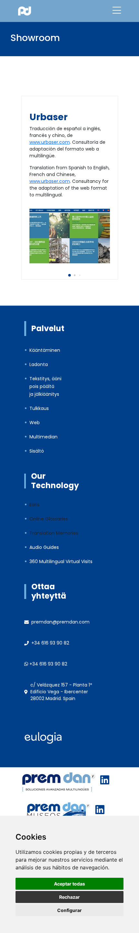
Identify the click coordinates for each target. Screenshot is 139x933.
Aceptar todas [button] (69, 883)
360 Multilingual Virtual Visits (60, 561)
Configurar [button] (69, 910)
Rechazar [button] (69, 897)
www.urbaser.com (49, 142)
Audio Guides (44, 547)
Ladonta (38, 364)
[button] (69, 275)
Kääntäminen (44, 350)
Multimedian (43, 437)
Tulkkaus (39, 408)
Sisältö (36, 451)
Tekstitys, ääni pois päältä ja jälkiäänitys (45, 386)
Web (34, 422)
